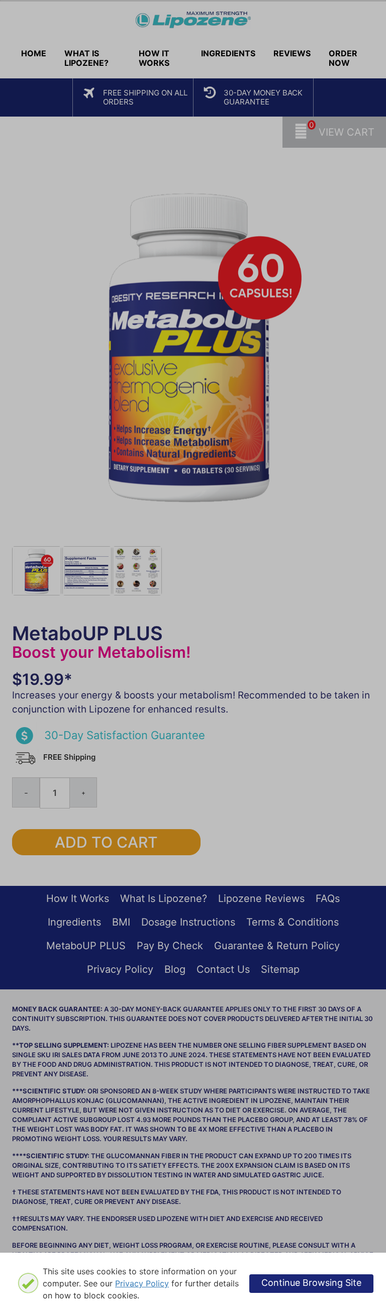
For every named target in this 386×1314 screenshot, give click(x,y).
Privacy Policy (142, 1283)
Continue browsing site (311, 1282)
